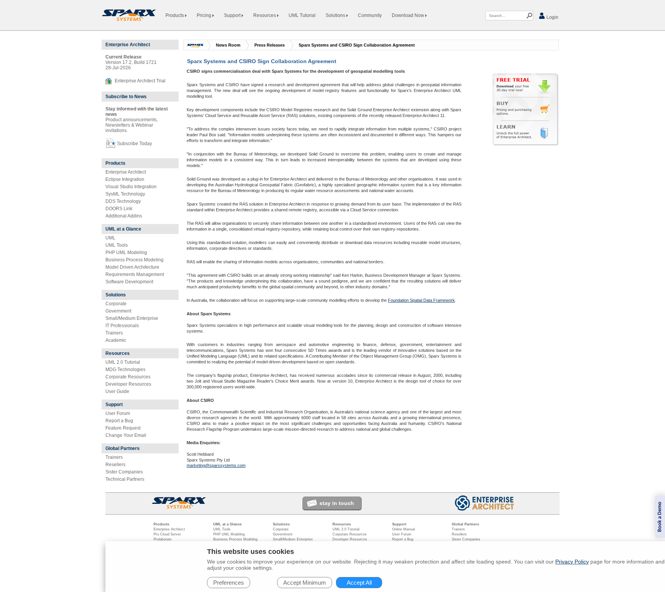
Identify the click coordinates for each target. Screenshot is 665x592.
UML (110, 238)
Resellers (115, 464)
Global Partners (122, 448)
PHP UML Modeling (126, 252)
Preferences (228, 582)
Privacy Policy (572, 562)
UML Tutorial (302, 15)
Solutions (336, 15)
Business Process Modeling (134, 260)
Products (175, 15)
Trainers (114, 333)
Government (118, 311)
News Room (228, 45)
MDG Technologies (125, 369)
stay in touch (336, 503)
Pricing (204, 15)
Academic (115, 340)
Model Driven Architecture (132, 267)
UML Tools (116, 245)
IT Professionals (122, 325)
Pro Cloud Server (167, 534)
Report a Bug (119, 420)
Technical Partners (124, 479)
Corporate (116, 303)
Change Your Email (125, 435)
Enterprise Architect (125, 172)
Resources (265, 15)
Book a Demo (660, 517)
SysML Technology (125, 194)
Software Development (129, 281)
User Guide (117, 391)
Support (233, 15)
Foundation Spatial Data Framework (421, 300)
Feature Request (122, 428)
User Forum (117, 413)
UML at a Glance (123, 229)
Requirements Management (134, 274)
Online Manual (403, 529)
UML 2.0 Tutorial (122, 362)
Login (551, 17)
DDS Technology (123, 201)
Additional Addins (123, 216)
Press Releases (269, 45)
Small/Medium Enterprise (131, 318)
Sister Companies (124, 472)
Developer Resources (128, 384)
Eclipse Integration (124, 179)
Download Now (408, 15)
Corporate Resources (127, 377)
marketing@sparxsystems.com (216, 465)
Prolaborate (163, 539)
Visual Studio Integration (131, 186)
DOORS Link (118, 208)
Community (370, 15)
